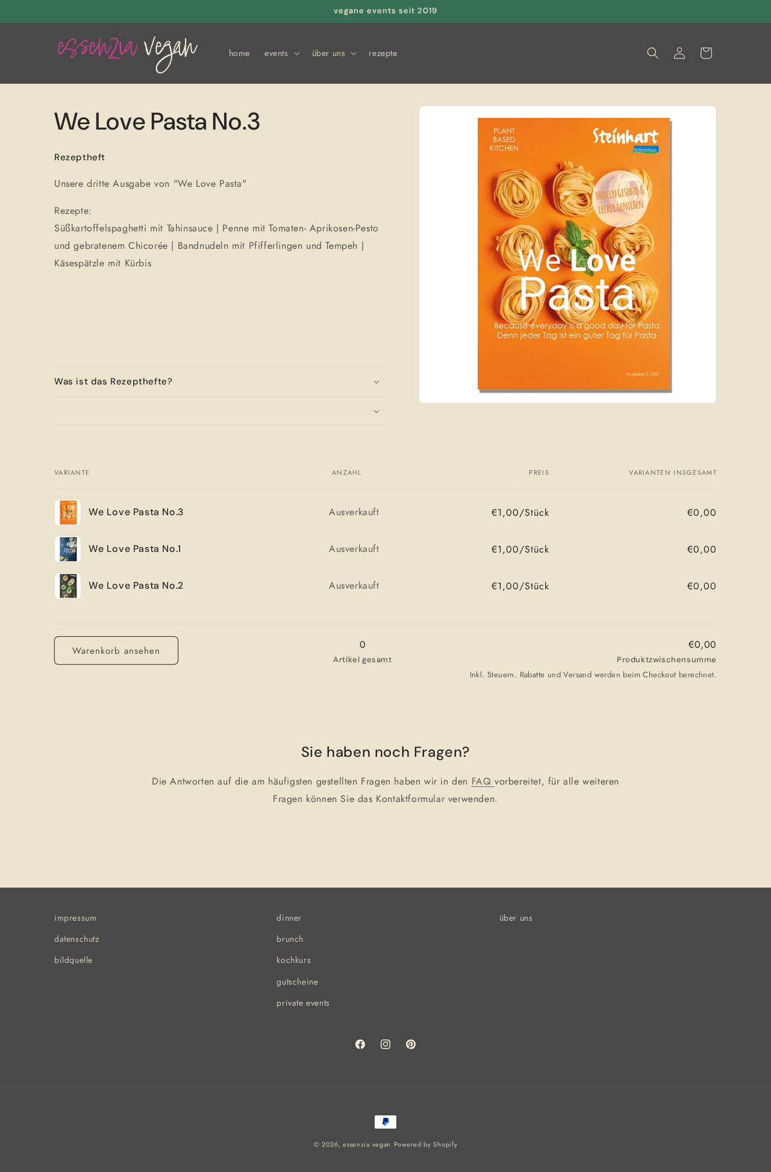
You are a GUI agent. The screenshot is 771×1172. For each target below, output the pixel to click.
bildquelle (73, 960)
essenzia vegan (367, 1144)
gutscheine (297, 982)
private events (302, 1003)
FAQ (483, 781)
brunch (290, 939)
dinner (289, 918)
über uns (516, 918)
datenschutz (76, 939)
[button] (281, 53)
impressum (75, 918)
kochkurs (293, 960)
